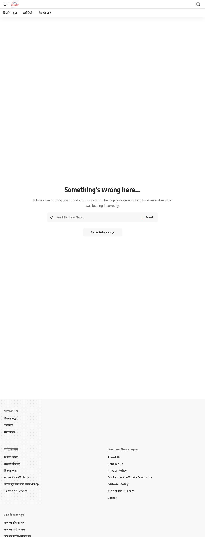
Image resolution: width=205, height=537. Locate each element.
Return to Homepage (102, 232)
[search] (198, 4)
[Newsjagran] (15, 4)
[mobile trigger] (7, 4)
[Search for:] (97, 217)
